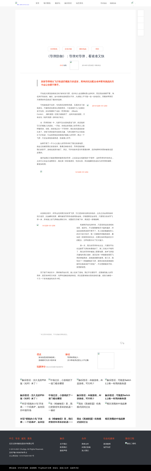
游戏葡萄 (33, 468)
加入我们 (85, 450)
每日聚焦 (47, 3)
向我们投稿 (86, 447)
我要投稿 (113, 3)
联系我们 (63, 447)
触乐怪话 (68, 3)
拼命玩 (55, 468)
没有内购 (68, 49)
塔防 (97, 49)
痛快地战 (82, 49)
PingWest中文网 (44, 468)
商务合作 (85, 444)
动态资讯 (79, 3)
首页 (37, 3)
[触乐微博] (124, 3)
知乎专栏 (107, 447)
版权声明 (63, 450)
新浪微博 (107, 444)
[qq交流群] (127, 3)
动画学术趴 (74, 468)
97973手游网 (23, 468)
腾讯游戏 (12, 468)
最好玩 (57, 3)
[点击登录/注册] (133, 3)
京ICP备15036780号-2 (18, 452)
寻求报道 (103, 3)
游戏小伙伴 (64, 468)
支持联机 (53, 49)
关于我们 (63, 444)
